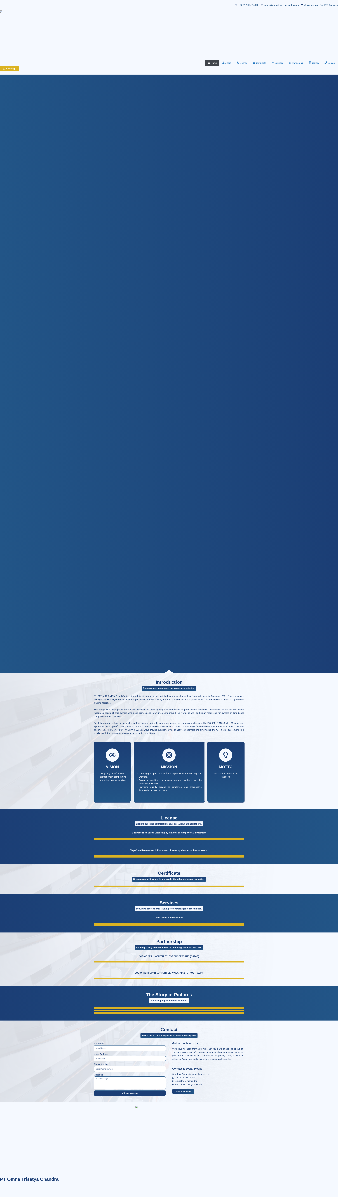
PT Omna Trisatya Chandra (29, 1179)
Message (98, 1074)
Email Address (101, 1054)
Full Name (99, 1043)
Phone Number (101, 1064)
